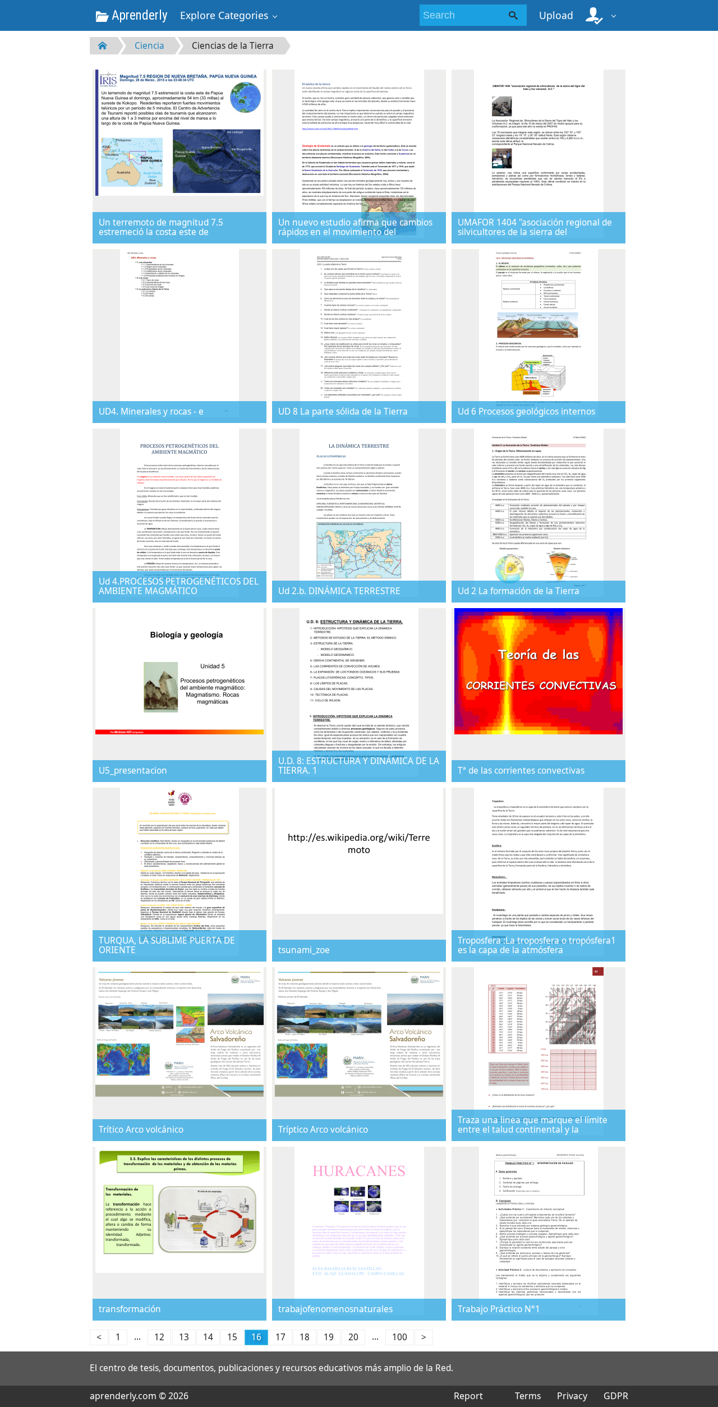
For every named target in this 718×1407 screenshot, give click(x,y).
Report (468, 1396)
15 (232, 1337)
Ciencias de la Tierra (233, 46)
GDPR (616, 1396)
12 (159, 1337)
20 (353, 1337)
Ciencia (149, 46)
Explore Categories (224, 15)
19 (329, 1337)
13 (184, 1337)
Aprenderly (138, 15)
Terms (528, 1396)
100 (399, 1337)
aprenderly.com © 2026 (139, 1396)
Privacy (572, 1396)
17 (280, 1337)
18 (305, 1337)
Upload (556, 15)
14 (208, 1337)
